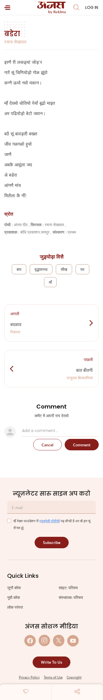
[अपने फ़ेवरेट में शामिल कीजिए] (26, 691)
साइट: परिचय (68, 587)
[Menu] (7, 8)
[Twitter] (58, 640)
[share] (77, 691)
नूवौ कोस (13, 597)
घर (82, 269)
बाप (19, 269)
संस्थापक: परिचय (71, 597)
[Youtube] (73, 640)
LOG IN (91, 7)
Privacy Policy (29, 677)
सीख (64, 269)
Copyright (74, 677)
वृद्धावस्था (41, 269)
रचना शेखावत (15, 42)
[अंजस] (51, 8)
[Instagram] (44, 640)
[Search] (76, 7)
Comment (81, 444)
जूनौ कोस (14, 587)
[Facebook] (30, 640)
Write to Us (51, 662)
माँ (50, 282)
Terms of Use (53, 677)
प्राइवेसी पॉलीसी (49, 520)
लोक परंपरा (15, 607)
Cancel (47, 444)
